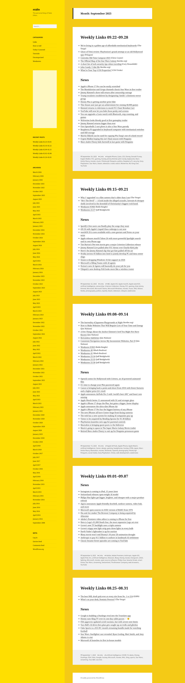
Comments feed (38, 545)
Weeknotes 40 (87, 350)
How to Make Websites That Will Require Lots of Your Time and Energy (112, 325)
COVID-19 (125, 655)
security (136, 161)
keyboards (131, 159)
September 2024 (39, 242)
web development (122, 453)
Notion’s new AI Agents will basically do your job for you (105, 266)
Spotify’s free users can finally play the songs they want (105, 226)
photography (90, 291)
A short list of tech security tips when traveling (101, 64)
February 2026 (38, 176)
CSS (123, 156)
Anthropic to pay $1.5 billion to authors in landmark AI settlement (110, 537)
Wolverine (124, 163)
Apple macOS (123, 284)
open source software (109, 560)
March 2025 (37, 218)
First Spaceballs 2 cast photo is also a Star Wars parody (105, 126)
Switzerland (106, 562)
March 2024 (37, 265)
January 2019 (38, 434)
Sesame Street (132, 560)
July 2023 (36, 295)
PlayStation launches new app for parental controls (103, 422)
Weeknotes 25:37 (88, 210)
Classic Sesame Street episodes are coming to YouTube (104, 540)
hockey (103, 159)
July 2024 (36, 249)
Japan (136, 448)
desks (131, 655)
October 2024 (38, 238)
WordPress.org (38, 549)
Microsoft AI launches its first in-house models (101, 640)
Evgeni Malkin (86, 159)
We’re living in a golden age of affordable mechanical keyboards (109, 45)
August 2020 (37, 430)
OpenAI (115, 450)
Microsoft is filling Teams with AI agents (98, 263)
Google (98, 657)
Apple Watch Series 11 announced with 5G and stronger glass (107, 400)
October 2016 (38, 469)
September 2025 (39, 195)
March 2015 (37, 492)
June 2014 (36, 507)
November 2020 (39, 419)
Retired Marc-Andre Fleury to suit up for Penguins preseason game (110, 431)
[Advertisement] (45, 99)
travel (113, 163)
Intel (136, 286)
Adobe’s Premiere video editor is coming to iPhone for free (106, 519)
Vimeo (113, 453)
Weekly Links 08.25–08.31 (104, 588)
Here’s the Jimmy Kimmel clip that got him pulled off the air (107, 250)
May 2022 (36, 349)
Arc (90, 558)
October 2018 (38, 442)
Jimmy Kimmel (112, 159)
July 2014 (36, 503)
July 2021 (36, 388)
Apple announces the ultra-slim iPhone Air (99, 406)
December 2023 (38, 276)
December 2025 (38, 184)
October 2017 (38, 453)
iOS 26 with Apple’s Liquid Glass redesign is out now (103, 229)
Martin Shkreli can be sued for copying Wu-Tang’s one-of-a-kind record (112, 135)
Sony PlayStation (104, 453)
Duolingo (84, 657)
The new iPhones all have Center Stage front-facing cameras (107, 412)
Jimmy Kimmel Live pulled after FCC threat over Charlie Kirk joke (109, 247)
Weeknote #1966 (88, 207)
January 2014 (38, 519)
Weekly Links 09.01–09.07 (104, 476)
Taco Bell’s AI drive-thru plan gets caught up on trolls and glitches (109, 625)
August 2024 (37, 245)
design (103, 448)
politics (120, 161)
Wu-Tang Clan (134, 163)
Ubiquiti (124, 291)
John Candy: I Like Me (90, 67)
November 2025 (39, 188)
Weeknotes (37, 61)
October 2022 (38, 330)
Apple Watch (133, 446)
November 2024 (39, 234)
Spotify (104, 291)
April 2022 (36, 353)
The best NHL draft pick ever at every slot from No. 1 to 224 (107, 596)
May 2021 (36, 396)
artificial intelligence (88, 286)
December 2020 (38, 415)
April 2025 (36, 215)
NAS (135, 288)
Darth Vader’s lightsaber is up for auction (99, 531)
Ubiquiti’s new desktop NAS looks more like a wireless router (107, 269)
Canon (98, 448)
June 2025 (36, 207)
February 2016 (38, 480)
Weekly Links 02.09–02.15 (42, 150)
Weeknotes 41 (87, 353)
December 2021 (38, 369)
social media (92, 453)
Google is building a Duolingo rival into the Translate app (106, 615)
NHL (123, 657)
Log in (35, 538)
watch (117, 163)
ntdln (36, 9)
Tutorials (36, 53)
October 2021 (38, 376)
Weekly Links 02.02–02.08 (42, 153)
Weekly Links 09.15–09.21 (104, 189)
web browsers (133, 562)
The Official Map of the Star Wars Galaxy (98, 61)
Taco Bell (92, 660)
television (106, 163)
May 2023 (36, 303)
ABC (108, 284)
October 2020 (38, 423)
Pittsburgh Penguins (109, 161)
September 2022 (39, 334)
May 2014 (36, 511)
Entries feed (37, 541)
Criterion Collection (112, 286)
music (98, 161)
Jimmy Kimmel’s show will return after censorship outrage (106, 92)
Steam (99, 163)
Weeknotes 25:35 (88, 359)
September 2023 (39, 288)
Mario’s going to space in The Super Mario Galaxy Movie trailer (108, 428)
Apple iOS (114, 284)
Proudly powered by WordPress (92, 678)
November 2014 (39, 500)
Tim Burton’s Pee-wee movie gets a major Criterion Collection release (111, 244)
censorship (100, 286)
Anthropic (128, 555)
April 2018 (36, 446)
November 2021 (39, 373)
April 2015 (36, 488)
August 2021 (37, 384)
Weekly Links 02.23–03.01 (42, 142)
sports (132, 657)
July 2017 (36, 457)
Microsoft (90, 288)
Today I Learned (39, 50)
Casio (119, 156)
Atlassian (111, 558)
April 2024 (36, 261)
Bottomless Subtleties (90, 338)
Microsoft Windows (115, 288)
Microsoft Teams (101, 288)
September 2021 (39, 380)
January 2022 (38, 365)
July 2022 (36, 342)
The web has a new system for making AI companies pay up (107, 415)
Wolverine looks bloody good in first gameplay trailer (104, 120)
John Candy (122, 159)
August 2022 (37, 338)
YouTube (84, 166)
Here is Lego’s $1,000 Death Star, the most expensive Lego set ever (109, 522)
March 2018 (37, 450)
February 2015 (38, 496)
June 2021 (36, 392)
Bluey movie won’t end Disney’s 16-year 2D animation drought (108, 534)
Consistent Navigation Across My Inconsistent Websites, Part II (108, 341)
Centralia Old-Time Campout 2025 (95, 58)
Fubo (93, 657)
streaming (97, 562)
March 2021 (37, 403)
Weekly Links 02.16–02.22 (42, 146)
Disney (128, 156)
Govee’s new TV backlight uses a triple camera (101, 525)
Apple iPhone (112, 156)
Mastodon (94, 450)
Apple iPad (84, 558)
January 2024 (38, 272)
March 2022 (37, 357)
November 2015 (39, 484)
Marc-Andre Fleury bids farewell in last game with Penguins (107, 142)
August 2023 (37, 292)
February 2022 (38, 361)
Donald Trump (136, 156)
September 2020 (39, 426)
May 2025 (36, 211)
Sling (127, 657)
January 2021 (38, 411)
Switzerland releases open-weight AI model (99, 494)
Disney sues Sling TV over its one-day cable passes (102, 619)
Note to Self (37, 46)
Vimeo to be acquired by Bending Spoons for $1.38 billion (106, 419)
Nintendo (108, 450)
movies (93, 161)
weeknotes (132, 291)
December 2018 (38, 438)
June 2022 (36, 346)
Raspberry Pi (128, 161)
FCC (92, 159)
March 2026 (37, 172)
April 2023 (36, 307)
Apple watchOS (134, 284)
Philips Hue (122, 560)
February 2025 (38, 222)
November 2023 (39, 280)
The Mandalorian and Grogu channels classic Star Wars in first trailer (111, 89)
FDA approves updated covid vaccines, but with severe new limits (109, 622)
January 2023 (38, 319)
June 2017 (36, 461)
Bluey (117, 558)
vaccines (99, 660)
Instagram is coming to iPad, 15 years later (99, 491)
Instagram (134, 558)
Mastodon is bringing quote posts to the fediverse (102, 425)
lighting (83, 560)
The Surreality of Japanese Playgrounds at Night (102, 322)
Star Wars (93, 163)
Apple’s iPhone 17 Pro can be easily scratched (100, 86)
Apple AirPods (112, 446)
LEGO (141, 558)
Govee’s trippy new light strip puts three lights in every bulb (107, 528)
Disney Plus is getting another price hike (98, 102)
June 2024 (36, 253)
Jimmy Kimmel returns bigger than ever (98, 123)
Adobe (108, 555)
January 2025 (38, 226)
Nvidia (83, 291)
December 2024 (38, 230)
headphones (118, 448)
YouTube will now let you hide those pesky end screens (105, 111)
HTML (131, 448)
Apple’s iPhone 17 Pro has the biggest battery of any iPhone (106, 409)
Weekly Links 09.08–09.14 (104, 314)
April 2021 (36, 399)
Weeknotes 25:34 (88, 356)
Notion (140, 288)
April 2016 (36, 477)
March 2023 (37, 311)
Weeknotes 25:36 (88, 362)
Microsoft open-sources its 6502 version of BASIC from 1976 (107, 510)
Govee (127, 558)
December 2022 (38, 322)
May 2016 (36, 473)
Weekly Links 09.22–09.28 (104, 37)
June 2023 (36, 299)
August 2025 (37, 199)
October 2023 (38, 284)
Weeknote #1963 (88, 347)
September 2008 (39, 523)
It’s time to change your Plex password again (100, 385)
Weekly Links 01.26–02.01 (42, 157)
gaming (97, 159)
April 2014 (36, 515)
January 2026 (38, 180)
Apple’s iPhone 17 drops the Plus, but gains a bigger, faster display (110, 403)
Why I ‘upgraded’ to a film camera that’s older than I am (105, 197)
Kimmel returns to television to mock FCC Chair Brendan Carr (108, 108)
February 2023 (38, 315)
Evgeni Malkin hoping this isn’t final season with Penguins (106, 139)
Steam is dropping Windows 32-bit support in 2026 (103, 260)
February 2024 (38, 268)
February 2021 (38, 407)
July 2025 (36, 203)
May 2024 (36, 257)
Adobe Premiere (118, 555)
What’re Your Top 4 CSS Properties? (96, 70)
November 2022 (39, 326)
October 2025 (38, 191)
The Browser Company (119, 562)
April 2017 (36, 465)
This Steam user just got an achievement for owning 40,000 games (109, 105)
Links (35, 42)
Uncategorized (38, 57)
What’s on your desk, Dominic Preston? (98, 599)
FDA (89, 657)
